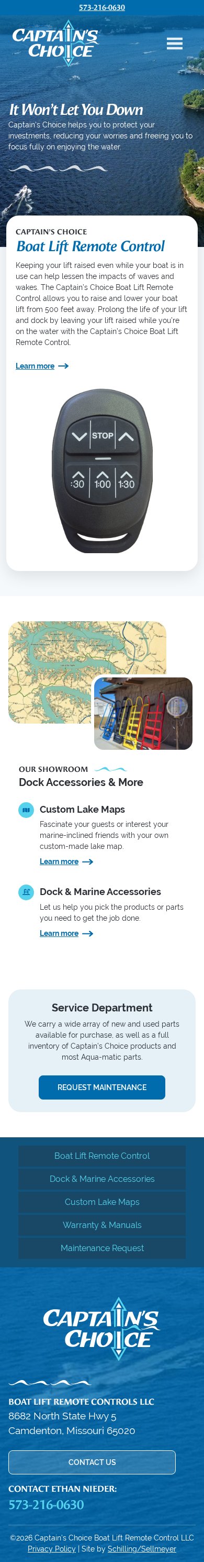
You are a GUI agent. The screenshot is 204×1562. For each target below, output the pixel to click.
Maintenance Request (102, 1248)
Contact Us (92, 1462)
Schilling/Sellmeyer (142, 1549)
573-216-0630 (102, 7)
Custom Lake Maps (102, 1202)
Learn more (35, 366)
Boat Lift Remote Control (102, 1156)
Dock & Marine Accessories (102, 1179)
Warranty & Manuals (102, 1225)
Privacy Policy (52, 1549)
